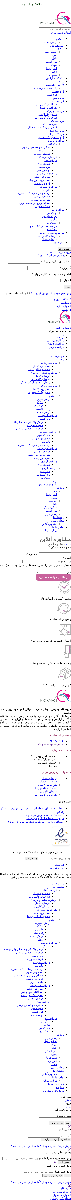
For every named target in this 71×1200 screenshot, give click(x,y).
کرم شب (52, 94)
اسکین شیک (50, 51)
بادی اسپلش (57, 45)
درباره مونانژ (50, 530)
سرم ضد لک (50, 124)
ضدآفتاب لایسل (41, 366)
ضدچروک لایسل (41, 389)
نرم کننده (52, 229)
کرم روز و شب (34, 978)
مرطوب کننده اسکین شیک (35, 382)
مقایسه (60, 1087)
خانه (68, 543)
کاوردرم (52, 1060)
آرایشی (60, 38)
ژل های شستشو (54, 84)
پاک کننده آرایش (55, 78)
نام (37, 550)
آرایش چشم (50, 41)
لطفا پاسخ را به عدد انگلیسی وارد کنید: (49, 274)
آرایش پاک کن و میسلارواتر (28, 421)
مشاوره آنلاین (49, 523)
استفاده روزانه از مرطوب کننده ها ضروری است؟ (36, 821)
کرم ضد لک (57, 120)
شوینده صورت (42, 153)
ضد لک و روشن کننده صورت (34, 203)
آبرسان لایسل (49, 239)
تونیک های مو (49, 216)
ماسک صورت (42, 206)
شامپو (53, 219)
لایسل (53, 71)
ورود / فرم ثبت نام (53, 1090)
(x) (69, 1126)
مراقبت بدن (50, 160)
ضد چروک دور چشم (38, 180)
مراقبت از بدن (49, 461)
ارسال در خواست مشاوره (53, 577)
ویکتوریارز (51, 74)
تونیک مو (52, 212)
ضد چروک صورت (40, 199)
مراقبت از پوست (47, 415)
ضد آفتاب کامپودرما (46, 104)
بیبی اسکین (50, 61)
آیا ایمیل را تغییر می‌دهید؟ (25, 1145)
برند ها (60, 48)
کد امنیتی (65, 1135)
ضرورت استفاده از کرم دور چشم (45, 818)
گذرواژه (65, 267)
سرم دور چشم (41, 176)
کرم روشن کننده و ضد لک (42, 127)
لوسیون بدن (43, 170)
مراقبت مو (58, 209)
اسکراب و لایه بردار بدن (30, 1005)
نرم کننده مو (57, 242)
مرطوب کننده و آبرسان (50, 232)
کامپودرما (51, 68)
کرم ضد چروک (55, 111)
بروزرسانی (64, 1162)
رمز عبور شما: (62, 1171)
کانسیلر (39, 408)
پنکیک (40, 402)
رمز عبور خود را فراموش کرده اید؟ (51, 293)
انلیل (54, 58)
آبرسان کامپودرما (47, 235)
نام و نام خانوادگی (60, 547)
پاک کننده (52, 143)
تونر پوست (44, 150)
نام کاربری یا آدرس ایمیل (56, 261)
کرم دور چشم (42, 183)
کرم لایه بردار (56, 134)
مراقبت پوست (56, 140)
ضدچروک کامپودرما (46, 117)
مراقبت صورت (48, 186)
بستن (68, 1099)
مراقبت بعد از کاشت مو (43, 226)
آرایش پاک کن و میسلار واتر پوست (23, 949)
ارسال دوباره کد (49, 1139)
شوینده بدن (44, 163)
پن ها (61, 81)
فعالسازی (65, 1139)
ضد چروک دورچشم (39, 454)
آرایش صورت (42, 398)
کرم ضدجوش (56, 130)
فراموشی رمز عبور (53, 1175)
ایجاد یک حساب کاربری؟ (52, 255)
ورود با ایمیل (56, 1123)
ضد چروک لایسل (47, 114)
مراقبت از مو (49, 468)
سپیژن (53, 65)
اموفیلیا (53, 55)
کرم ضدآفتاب (49, 890)
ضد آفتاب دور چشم (32, 991)
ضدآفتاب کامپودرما (39, 369)
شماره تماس (62, 561)
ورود (67, 287)
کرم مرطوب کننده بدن (51, 137)
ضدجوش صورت (41, 438)
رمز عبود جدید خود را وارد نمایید (53, 1158)
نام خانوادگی (32, 554)
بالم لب (46, 189)
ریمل (40, 939)
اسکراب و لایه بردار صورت (35, 147)
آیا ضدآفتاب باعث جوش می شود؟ (45, 815)
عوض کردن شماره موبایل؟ (55, 1145)
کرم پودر (38, 405)
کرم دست (58, 97)
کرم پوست (58, 91)
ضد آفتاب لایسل (48, 107)
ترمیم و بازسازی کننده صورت (33, 193)
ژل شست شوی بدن (45, 88)
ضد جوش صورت (40, 196)
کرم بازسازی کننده (46, 157)
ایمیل (67, 557)
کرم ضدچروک (49, 385)
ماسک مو (52, 222)
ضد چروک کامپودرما (38, 916)
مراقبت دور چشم (47, 173)
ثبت (68, 1123)
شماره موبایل (63, 1115)
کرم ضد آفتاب (56, 101)
